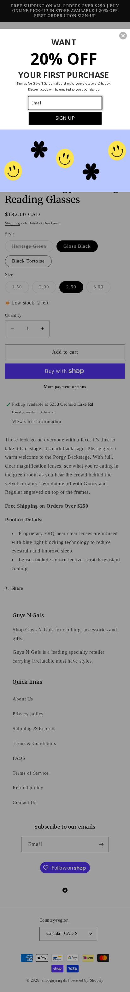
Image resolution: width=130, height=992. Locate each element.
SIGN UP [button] (65, 118)
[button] (123, 35)
